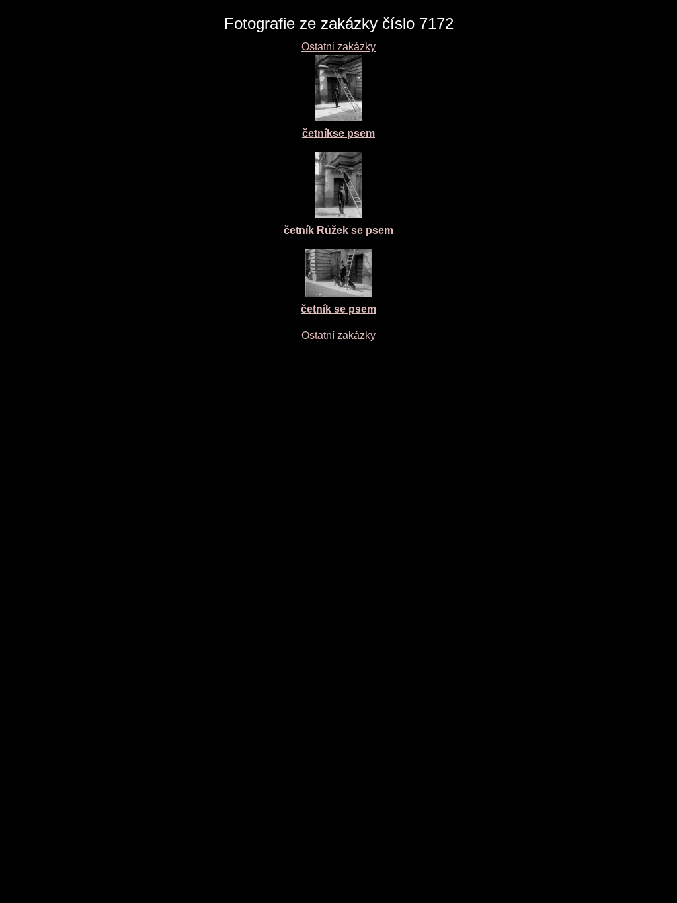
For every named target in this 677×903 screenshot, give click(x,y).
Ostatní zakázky (338, 335)
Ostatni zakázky (338, 46)
